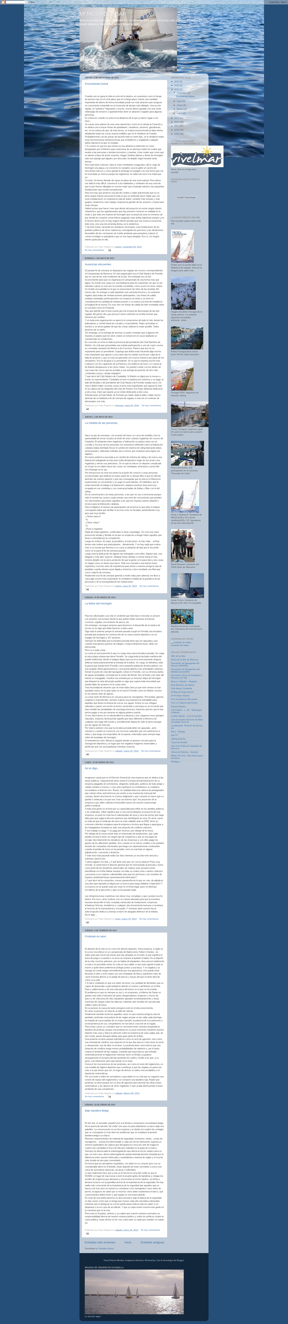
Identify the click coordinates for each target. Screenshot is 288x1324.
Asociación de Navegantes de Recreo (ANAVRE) (185, 664)
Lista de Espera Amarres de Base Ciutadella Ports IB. (187, 721)
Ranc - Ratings (178, 732)
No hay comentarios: (95, 250)
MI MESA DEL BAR (103, 14)
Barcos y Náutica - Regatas (184, 681)
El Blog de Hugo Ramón (182, 692)
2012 (177, 122)
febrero (180, 109)
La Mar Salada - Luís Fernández (186, 716)
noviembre (182, 93)
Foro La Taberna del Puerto (184, 703)
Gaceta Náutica (178, 706)
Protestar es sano (95, 936)
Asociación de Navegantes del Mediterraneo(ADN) (185, 670)
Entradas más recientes (100, 1242)
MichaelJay (150, 1260)
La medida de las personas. (101, 422)
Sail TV (174, 735)
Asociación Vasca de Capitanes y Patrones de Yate (186, 676)
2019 (177, 81)
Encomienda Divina (96, 83)
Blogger (180, 1260)
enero (180, 113)
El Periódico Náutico (180, 696)
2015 (177, 85)
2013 (177, 118)
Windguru (175, 762)
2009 (177, 134)
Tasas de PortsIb (179, 742)
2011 (176, 126)
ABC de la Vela (178, 656)
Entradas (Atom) (106, 1248)
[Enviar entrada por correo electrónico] (109, 250)
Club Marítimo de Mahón (183, 685)
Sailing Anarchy (178, 739)
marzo (180, 105)
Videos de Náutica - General (184, 752)
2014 (177, 89)
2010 (177, 130)
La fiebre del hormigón (98, 603)
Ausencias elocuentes (98, 264)
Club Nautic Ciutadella (181, 688)
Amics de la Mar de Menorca (184, 660)
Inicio (128, 1242)
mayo (180, 101)
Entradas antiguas (152, 1242)
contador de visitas (180, 645)
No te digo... (92, 768)
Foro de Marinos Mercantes (184, 699)
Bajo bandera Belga (97, 1110)
